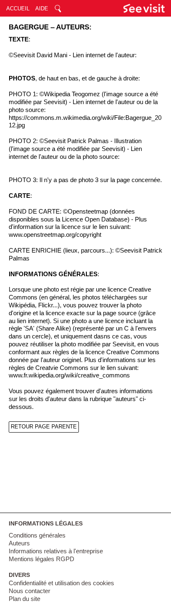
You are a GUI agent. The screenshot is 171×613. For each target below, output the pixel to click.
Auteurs (19, 543)
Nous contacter (29, 591)
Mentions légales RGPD (41, 559)
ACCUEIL (17, 8)
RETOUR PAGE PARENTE (44, 426)
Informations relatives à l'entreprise (56, 551)
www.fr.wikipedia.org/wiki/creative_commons (69, 375)
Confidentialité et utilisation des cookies (61, 583)
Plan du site (24, 599)
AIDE (41, 8)
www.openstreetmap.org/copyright (55, 234)
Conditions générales (37, 535)
